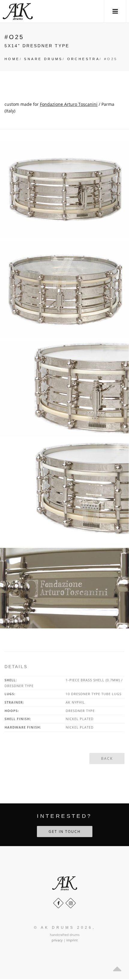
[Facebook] (58, 903)
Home (12, 59)
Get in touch (65, 831)
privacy (57, 940)
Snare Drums (43, 59)
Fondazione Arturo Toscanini (69, 104)
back (107, 758)
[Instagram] (70, 903)
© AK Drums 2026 (63, 927)
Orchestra (83, 59)
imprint (72, 940)
